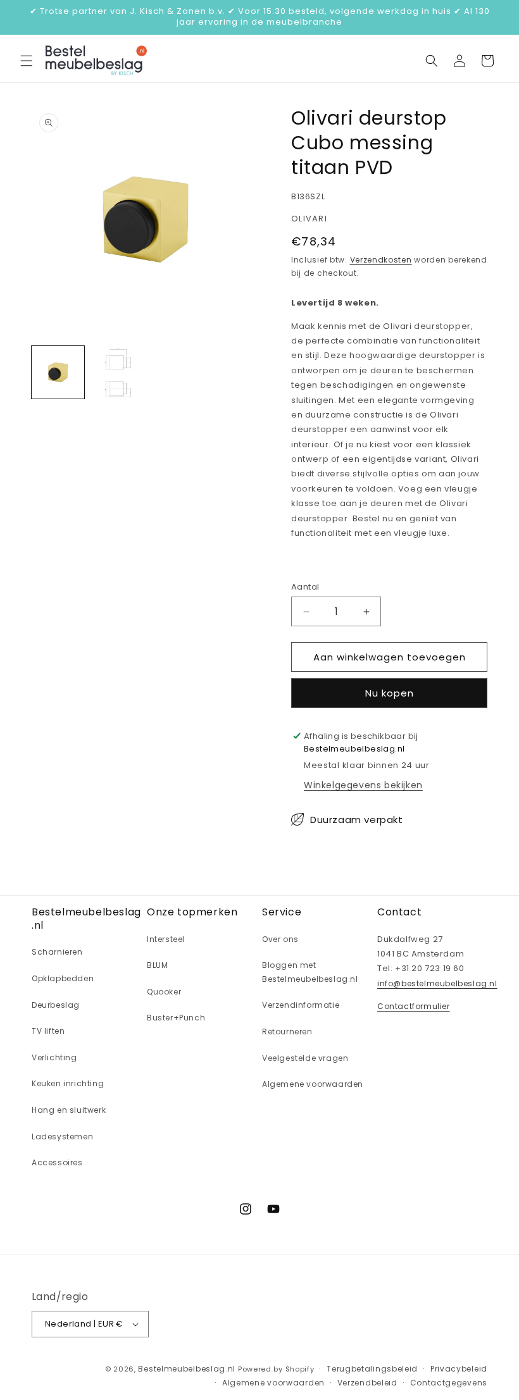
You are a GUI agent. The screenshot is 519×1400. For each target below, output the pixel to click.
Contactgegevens (449, 1382)
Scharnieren (57, 951)
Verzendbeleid (367, 1382)
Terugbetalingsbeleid (372, 1368)
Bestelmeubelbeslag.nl (186, 1368)
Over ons (280, 939)
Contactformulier (413, 1006)
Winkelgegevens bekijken (363, 785)
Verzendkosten (381, 259)
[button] (27, 61)
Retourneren (287, 1031)
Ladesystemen (62, 1136)
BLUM (157, 965)
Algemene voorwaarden (312, 1084)
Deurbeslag (56, 1005)
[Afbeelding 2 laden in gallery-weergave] (117, 372)
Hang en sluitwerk (69, 1110)
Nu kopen (389, 693)
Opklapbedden (63, 978)
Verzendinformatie (300, 1005)
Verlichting (54, 1057)
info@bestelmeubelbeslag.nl (437, 983)
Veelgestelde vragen (305, 1058)
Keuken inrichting (68, 1083)
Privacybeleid (458, 1368)
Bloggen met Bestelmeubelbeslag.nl (310, 972)
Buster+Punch (176, 1017)
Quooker (164, 991)
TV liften (48, 1030)
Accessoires (57, 1162)
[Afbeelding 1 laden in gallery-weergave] (58, 372)
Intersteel (166, 939)
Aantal (305, 587)
